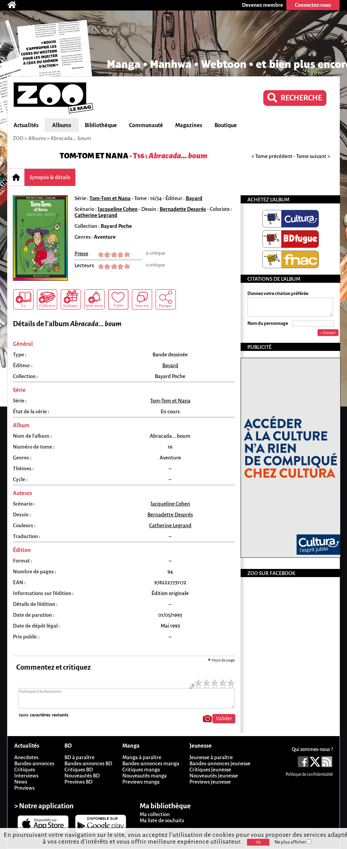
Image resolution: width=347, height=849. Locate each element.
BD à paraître (79, 757)
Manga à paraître (141, 757)
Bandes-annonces (34, 763)
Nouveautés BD (82, 775)
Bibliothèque (101, 125)
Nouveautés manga (144, 775)
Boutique (226, 125)
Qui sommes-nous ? (312, 749)
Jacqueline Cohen (118, 209)
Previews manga (141, 782)
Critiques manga (141, 769)
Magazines (188, 125)
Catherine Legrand (96, 215)
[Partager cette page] (166, 299)
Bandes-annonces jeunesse (219, 763)
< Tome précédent (271, 156)
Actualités (26, 125)
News (20, 782)
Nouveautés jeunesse (213, 775)
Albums (61, 125)
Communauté (146, 125)
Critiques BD (78, 769)
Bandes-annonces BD (88, 763)
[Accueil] (15, 5)
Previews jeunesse (210, 782)
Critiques (24, 769)
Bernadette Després (183, 209)
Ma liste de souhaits (162, 820)
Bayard (194, 198)
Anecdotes (26, 757)
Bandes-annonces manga (150, 763)
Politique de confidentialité (309, 774)
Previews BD (78, 782)
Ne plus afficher (290, 842)
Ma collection (155, 814)
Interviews (26, 775)
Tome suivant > (313, 156)
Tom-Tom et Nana (94, 156)
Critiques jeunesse (210, 769)
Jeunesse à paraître (211, 757)
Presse (81, 253)
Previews (24, 788)
